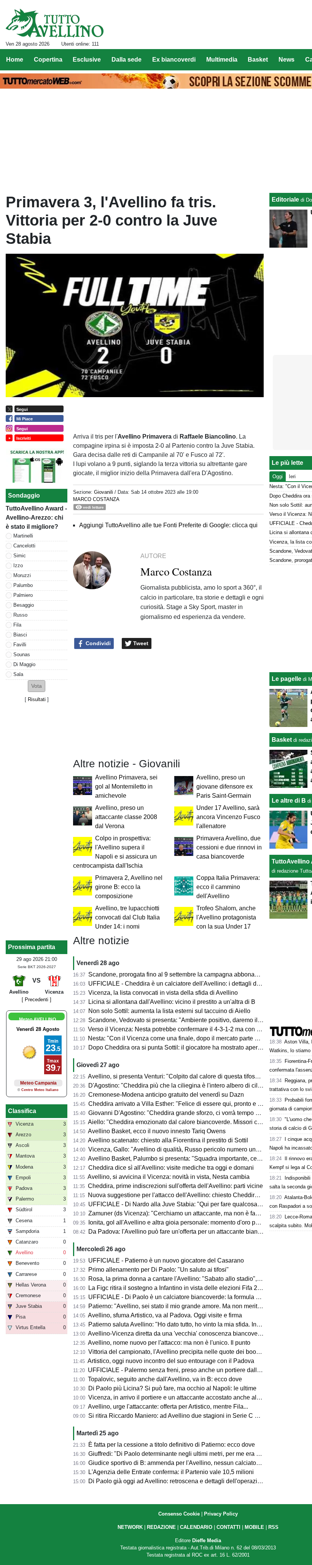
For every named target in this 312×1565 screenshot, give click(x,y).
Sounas (21, 654)
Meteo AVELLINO (37, 1019)
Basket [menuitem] (258, 59)
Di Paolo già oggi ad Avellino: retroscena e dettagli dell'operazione (177, 1481)
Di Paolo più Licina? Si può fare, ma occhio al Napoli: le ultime (172, 1388)
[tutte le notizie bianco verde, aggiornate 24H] (54, 23)
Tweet (140, 643)
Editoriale (285, 199)
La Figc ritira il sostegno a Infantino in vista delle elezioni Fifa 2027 (177, 1288)
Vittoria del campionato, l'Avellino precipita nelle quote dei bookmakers (183, 1352)
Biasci (20, 635)
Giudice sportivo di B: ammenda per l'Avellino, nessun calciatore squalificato (191, 1463)
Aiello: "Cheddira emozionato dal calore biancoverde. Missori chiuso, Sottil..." (192, 1122)
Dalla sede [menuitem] (126, 59)
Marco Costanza (96, 499)
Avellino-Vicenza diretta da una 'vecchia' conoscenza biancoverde (177, 1333)
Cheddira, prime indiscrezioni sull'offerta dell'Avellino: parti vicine (175, 1186)
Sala (18, 674)
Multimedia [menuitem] (221, 59)
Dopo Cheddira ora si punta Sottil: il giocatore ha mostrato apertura (178, 1047)
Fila (17, 625)
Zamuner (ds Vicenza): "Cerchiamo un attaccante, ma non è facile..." (180, 1213)
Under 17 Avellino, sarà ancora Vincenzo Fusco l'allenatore (228, 817)
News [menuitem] (286, 59)
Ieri (292, 476)
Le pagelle (286, 679)
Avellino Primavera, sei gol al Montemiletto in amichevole (126, 786)
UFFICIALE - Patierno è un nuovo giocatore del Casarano (166, 1260)
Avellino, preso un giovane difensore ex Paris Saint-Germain (224, 786)
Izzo (18, 565)
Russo (20, 615)
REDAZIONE (161, 1527)
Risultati (37, 699)
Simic (19, 555)
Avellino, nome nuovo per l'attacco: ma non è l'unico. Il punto (169, 1342)
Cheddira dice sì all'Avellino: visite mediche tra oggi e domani (171, 1167)
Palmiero (23, 595)
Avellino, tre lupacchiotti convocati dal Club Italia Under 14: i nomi (127, 917)
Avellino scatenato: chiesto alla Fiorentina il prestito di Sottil (168, 1140)
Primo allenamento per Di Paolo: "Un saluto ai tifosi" (158, 1269)
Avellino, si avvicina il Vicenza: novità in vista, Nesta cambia (169, 1177)
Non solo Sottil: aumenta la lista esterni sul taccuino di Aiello (169, 1011)
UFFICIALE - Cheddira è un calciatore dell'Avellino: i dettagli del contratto (187, 983)
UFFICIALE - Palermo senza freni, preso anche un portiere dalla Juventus (187, 1370)
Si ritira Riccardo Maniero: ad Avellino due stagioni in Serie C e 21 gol (182, 1415)
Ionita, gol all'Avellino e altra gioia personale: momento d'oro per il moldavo (189, 1222)
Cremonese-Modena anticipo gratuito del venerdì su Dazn (166, 1094)
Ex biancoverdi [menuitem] (174, 59)
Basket (282, 739)
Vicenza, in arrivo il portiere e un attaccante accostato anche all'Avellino (184, 1397)
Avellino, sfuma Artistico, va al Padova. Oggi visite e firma (165, 1315)
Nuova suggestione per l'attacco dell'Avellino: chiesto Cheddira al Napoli (186, 1195)
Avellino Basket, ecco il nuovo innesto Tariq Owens (157, 1131)
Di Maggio (24, 664)
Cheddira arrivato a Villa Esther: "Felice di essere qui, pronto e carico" (182, 1104)
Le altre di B (289, 800)
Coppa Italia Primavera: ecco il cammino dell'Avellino (228, 887)
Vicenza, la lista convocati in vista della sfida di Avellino (163, 992)
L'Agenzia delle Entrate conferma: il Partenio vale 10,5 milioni (171, 1472)
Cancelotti (24, 546)
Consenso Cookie (179, 1514)
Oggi (277, 476)
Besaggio (23, 605)
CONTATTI (228, 1527)
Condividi (97, 643)
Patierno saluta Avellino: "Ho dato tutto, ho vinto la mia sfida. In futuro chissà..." (193, 1324)
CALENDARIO (196, 1527)
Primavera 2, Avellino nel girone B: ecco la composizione (128, 887)
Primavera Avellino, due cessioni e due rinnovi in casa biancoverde (229, 847)
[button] (36, 686)
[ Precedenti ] (36, 999)
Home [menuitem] (14, 59)
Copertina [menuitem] (48, 59)
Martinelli (23, 536)
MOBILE (254, 1527)
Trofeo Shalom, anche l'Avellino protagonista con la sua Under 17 (226, 917)
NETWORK (130, 1527)
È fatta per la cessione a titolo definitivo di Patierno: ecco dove (171, 1444)
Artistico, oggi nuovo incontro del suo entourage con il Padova (171, 1361)
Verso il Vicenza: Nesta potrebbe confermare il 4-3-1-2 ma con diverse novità (191, 1029)
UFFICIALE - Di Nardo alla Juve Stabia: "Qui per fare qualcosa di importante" (192, 1204)
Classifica (22, 1111)
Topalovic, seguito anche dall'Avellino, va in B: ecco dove (165, 1379)
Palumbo (23, 585)
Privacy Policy (221, 1514)
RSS (273, 1527)
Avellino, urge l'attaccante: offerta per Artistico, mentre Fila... (168, 1406)
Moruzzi (22, 575)
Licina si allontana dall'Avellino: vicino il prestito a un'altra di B (171, 1002)
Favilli (19, 644)
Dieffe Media (206, 1540)
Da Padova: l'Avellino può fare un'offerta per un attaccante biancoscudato (186, 1231)
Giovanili (103, 492)
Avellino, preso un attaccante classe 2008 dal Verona (126, 817)
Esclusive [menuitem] (87, 59)
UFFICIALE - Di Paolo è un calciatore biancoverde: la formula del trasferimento (194, 1297)
